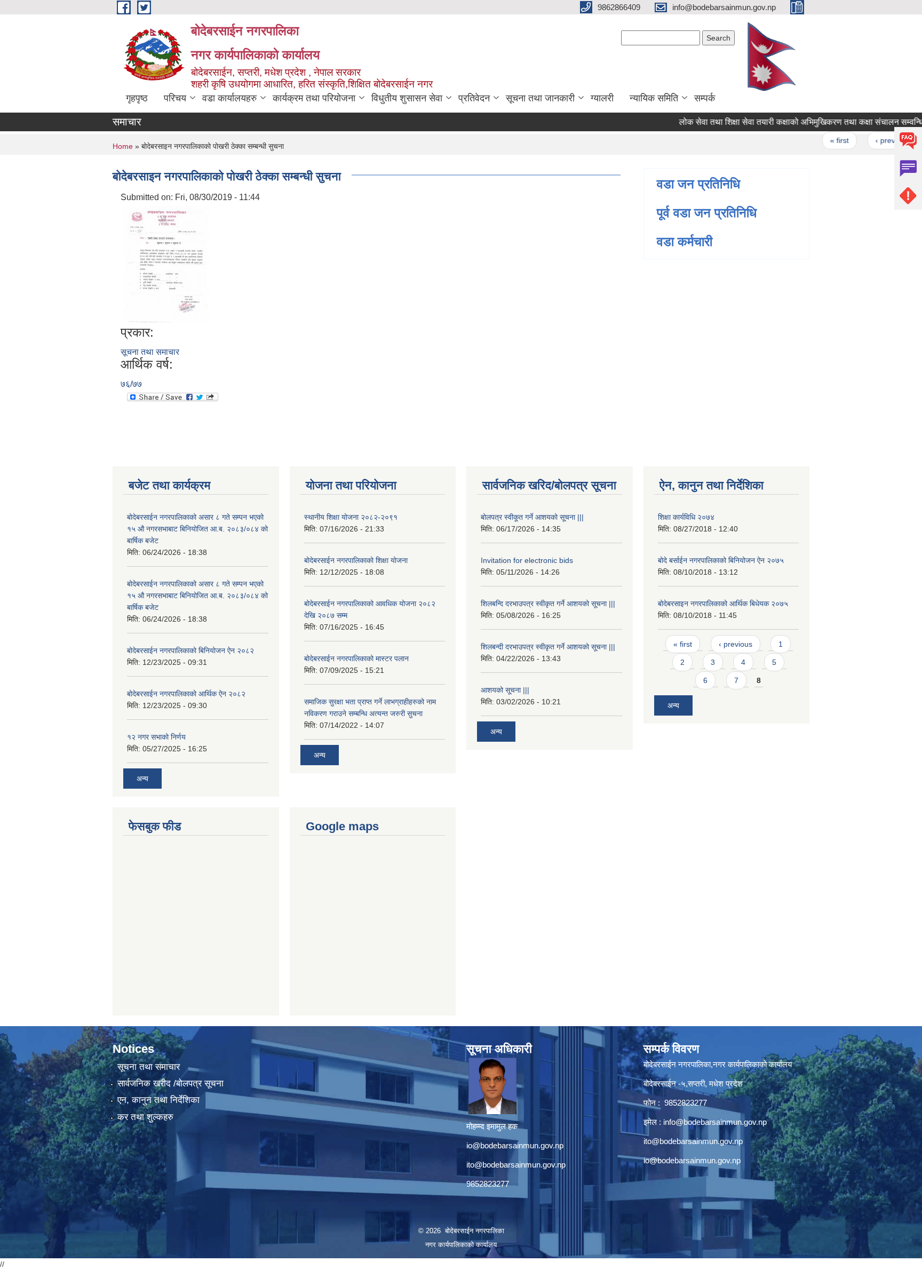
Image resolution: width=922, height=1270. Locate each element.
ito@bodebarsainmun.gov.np (516, 1164)
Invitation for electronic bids (527, 560)
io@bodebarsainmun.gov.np (514, 1145)
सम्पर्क (704, 98)
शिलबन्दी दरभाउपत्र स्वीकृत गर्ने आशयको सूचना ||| (548, 646)
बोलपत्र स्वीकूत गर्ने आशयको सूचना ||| (532, 517)
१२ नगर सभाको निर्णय (156, 737)
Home (123, 146)
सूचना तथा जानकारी (540, 98)
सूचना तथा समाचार (150, 351)
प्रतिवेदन (474, 98)
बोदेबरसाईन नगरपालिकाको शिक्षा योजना (356, 560)
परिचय (175, 98)
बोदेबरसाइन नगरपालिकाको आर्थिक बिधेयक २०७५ (723, 603)
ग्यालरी (602, 98)
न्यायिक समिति (654, 98)
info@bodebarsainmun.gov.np (715, 1121)
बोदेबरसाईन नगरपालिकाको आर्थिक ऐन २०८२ (186, 693)
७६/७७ (131, 383)
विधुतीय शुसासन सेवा (406, 98)
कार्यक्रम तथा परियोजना (314, 98)
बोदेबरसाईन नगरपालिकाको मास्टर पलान (356, 658)
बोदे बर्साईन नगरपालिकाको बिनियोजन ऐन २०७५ (721, 560)
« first (817, 140)
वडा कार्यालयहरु (229, 98)
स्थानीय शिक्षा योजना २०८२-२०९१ (351, 517)
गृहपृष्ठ (137, 98)
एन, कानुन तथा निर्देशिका (158, 1100)
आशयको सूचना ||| (505, 690)
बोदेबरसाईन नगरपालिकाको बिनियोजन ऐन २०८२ (190, 650)
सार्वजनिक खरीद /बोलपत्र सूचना (170, 1083)
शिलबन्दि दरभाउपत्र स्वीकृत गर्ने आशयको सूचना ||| (548, 603)
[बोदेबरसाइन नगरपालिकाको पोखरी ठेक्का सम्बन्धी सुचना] (166, 263)
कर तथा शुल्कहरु (145, 1117)
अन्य (142, 778)
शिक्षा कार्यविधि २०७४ (686, 517)
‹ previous (870, 140)
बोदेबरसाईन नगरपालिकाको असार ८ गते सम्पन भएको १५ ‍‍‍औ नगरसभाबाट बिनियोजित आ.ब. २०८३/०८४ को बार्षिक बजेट (197, 529)
